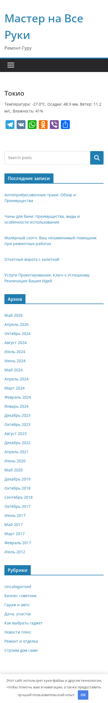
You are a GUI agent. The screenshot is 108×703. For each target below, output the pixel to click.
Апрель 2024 (16, 379)
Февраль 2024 (17, 397)
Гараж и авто (16, 604)
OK (83, 694)
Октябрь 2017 (17, 506)
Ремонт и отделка (21, 641)
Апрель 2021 (16, 451)
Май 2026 (13, 315)
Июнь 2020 (14, 460)
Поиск (97, 158)
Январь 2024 (16, 406)
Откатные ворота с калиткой (31, 259)
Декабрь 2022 (17, 442)
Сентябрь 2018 (18, 497)
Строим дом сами (21, 650)
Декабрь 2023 (17, 415)
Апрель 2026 (16, 324)
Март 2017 (14, 533)
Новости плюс (17, 632)
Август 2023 (15, 433)
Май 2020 (13, 470)
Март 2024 (14, 388)
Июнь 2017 (14, 515)
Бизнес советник (20, 595)
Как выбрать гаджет (23, 623)
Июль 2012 (14, 551)
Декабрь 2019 (17, 479)
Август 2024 (15, 342)
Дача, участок (17, 613)
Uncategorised (17, 586)
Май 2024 (13, 369)
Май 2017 (13, 524)
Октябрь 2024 (17, 333)
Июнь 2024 (14, 360)
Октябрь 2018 (17, 488)
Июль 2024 (14, 351)
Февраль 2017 (17, 542)
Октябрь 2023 (17, 424)
